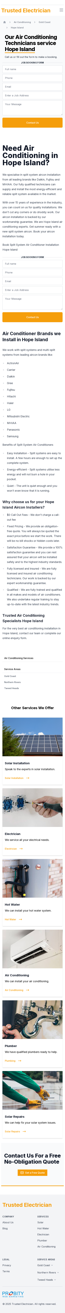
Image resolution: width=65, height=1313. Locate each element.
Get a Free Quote (35, 1172)
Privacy (6, 1265)
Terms (6, 1271)
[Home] (4, 22)
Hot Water (43, 1228)
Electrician (43, 1234)
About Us (7, 1222)
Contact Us (32, 122)
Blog (5, 1228)
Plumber (42, 1240)
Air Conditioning (46, 1246)
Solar (40, 1222)
